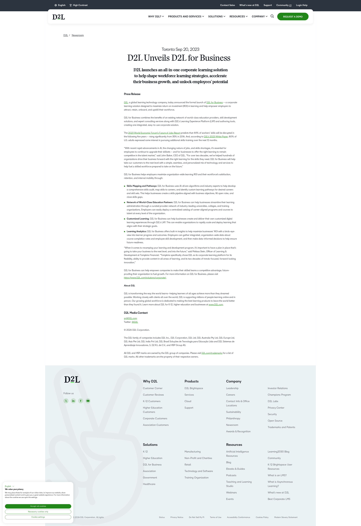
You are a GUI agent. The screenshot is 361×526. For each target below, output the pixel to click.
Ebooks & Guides (235, 468)
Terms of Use (215, 517)
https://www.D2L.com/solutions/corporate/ (145, 277)
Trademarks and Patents (281, 427)
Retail (188, 464)
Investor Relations (278, 388)
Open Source (275, 420)
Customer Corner (152, 388)
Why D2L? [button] (154, 16)
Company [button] (258, 16)
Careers (230, 394)
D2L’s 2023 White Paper (216, 136)
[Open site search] (272, 16)
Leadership (232, 388)
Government (150, 477)
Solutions (150, 445)
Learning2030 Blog (278, 451)
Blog (228, 462)
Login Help (301, 5)
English (61, 5)
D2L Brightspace (194, 388)
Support (268, 5)
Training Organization (197, 477)
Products (192, 381)
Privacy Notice (176, 517)
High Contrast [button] (80, 5)
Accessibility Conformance (238, 517)
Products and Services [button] (184, 16)
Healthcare (149, 484)
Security (272, 414)
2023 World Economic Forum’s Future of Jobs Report (154, 133)
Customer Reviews (153, 394)
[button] (9, 486)
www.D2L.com (216, 304)
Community (282, 5)
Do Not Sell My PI (196, 517)
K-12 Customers (151, 401)
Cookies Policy (262, 517)
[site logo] (58, 16)
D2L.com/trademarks (212, 353)
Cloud (188, 401)
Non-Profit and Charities (198, 458)
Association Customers (156, 425)
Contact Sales (227, 5)
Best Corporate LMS (279, 499)
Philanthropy (233, 418)
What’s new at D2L (249, 5)
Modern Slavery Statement (286, 517)
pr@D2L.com (130, 318)
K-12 (145, 451)
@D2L (135, 322)
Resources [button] (237, 16)
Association (149, 471)
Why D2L (150, 381)
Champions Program (279, 394)
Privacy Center (276, 407)
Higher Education (152, 458)
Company (233, 381)
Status (162, 517)
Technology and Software (199, 471)
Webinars (231, 492)
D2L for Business (214, 102)
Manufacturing (193, 451)
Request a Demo (293, 17)
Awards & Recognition (238, 431)
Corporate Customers (155, 418)
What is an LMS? (277, 475)
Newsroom (232, 425)
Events (230, 499)
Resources (234, 445)
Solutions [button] (215, 16)
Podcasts (231, 475)
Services (189, 394)
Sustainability (233, 412)
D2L (126, 102)
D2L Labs (273, 401)
